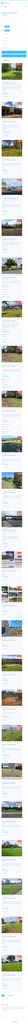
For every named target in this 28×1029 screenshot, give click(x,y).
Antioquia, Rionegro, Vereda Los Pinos (10, 363)
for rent (14, 55)
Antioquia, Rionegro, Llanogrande (9, 819)
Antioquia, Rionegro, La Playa (8, 490)
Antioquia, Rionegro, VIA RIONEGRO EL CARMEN (10, 453)
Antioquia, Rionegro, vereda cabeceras (11, 318)
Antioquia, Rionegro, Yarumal (8, 119)
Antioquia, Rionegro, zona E (8, 857)
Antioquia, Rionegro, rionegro (9, 638)
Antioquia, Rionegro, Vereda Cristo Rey (11, 672)
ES (22, 6)
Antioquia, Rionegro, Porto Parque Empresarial (10, 528)
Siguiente (11, 995)
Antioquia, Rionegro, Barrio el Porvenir (11, 742)
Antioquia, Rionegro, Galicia (8, 196)
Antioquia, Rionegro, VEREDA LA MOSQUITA (11, 603)
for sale (14, 52)
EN (25, 6)
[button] (26, 2)
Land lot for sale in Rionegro (8, 83)
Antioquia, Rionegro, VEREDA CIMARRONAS (11, 275)
